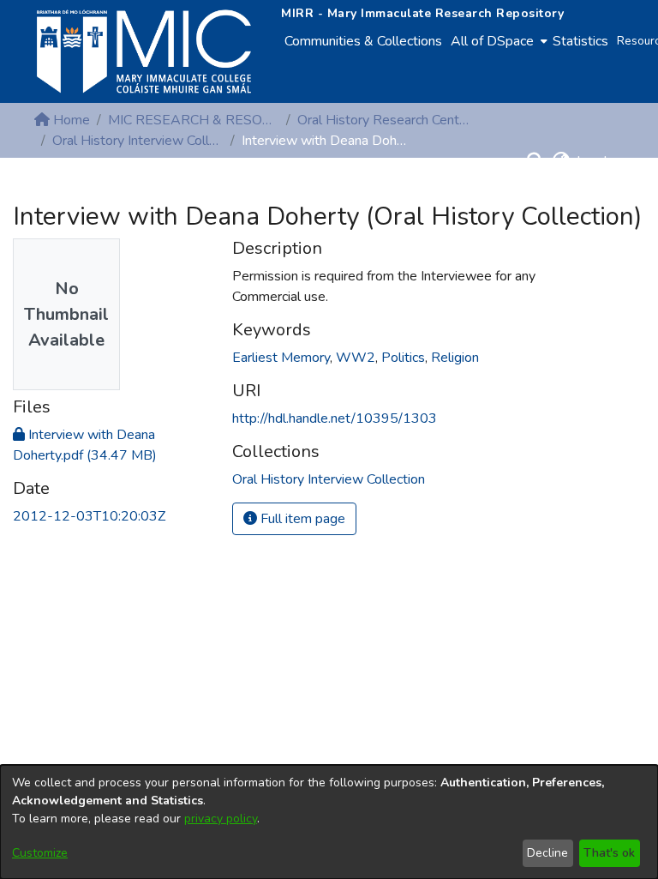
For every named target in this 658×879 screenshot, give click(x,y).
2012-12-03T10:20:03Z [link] (89, 516)
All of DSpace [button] (492, 41)
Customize (40, 853)
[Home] (143, 51)
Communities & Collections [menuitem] (363, 41)
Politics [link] (403, 357)
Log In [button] (597, 161)
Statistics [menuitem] (580, 41)
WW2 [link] (355, 357)
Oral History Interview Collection (138, 140)
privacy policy (220, 818)
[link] (328, 479)
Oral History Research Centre (383, 120)
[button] (535, 161)
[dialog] (329, 822)
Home (70, 120)
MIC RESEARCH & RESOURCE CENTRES (193, 120)
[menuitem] (497, 41)
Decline (547, 853)
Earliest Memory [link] (281, 357)
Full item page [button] (301, 518)
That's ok (609, 853)
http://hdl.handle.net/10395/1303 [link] (334, 418)
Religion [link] (455, 357)
